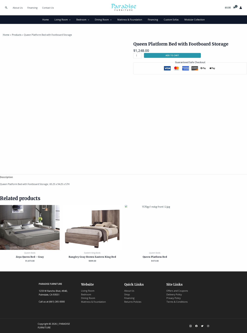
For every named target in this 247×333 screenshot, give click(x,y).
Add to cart (172, 55)
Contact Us (48, 7)
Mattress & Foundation (129, 19)
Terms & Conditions (177, 301)
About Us (18, 7)
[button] (6, 8)
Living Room (61, 19)
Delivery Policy (174, 294)
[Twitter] (202, 326)
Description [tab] (6, 177)
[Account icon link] (240, 7)
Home (45, 19)
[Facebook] (196, 326)
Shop (127, 294)
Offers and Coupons (177, 290)
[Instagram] (208, 326)
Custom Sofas (171, 19)
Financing (32, 7)
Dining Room (102, 19)
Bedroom (81, 19)
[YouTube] (190, 326)
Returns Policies (132, 301)
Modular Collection (194, 19)
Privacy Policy (173, 298)
